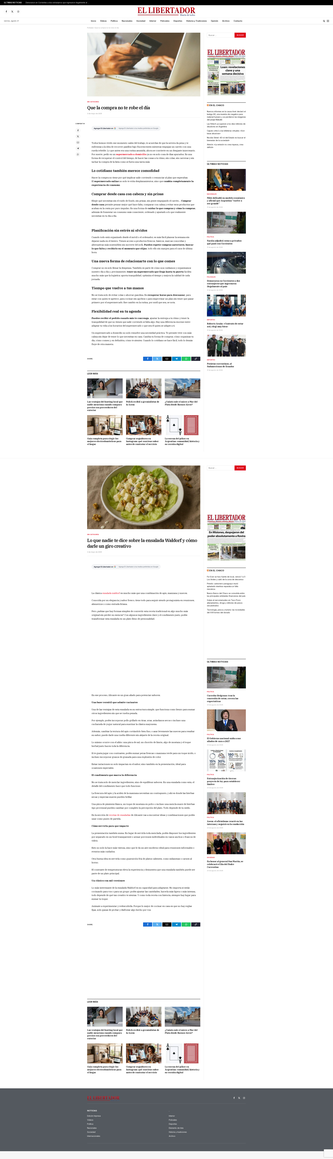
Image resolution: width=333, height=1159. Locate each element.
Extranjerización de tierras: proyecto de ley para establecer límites (223, 781)
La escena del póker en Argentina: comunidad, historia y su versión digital (182, 441)
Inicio (93, 21)
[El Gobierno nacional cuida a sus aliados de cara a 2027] (226, 720)
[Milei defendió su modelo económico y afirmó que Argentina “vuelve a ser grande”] (226, 180)
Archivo (225, 21)
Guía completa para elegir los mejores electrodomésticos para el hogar (104, 441)
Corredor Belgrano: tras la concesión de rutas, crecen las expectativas (222, 698)
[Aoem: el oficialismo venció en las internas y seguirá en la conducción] (226, 803)
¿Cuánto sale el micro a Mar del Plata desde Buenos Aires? (181, 403)
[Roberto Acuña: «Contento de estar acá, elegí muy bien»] (226, 305)
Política (114, 21)
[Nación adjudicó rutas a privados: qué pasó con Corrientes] (226, 223)
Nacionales (127, 21)
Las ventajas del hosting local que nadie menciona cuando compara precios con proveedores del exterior (105, 405)
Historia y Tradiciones (196, 21)
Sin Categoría (93, 102)
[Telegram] (77, 148)
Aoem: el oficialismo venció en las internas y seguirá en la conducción (225, 822)
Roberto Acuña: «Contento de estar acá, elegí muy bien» (49, 3)
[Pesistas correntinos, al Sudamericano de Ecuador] (226, 346)
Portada (90, 28)
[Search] (324, 21)
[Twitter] (77, 136)
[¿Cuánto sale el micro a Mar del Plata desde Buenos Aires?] (182, 388)
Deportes (178, 21)
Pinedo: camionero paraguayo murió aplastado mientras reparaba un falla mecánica (222, 586)
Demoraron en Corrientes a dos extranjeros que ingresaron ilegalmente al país (223, 284)
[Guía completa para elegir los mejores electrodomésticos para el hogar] (105, 425)
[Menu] (328, 21)
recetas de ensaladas (119, 815)
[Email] (77, 142)
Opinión (214, 21)
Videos (103, 21)
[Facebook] (77, 130)
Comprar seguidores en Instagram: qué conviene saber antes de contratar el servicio (142, 441)
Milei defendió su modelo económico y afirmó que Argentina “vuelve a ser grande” (226, 201)
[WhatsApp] (77, 154)
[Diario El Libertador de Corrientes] (166, 11)
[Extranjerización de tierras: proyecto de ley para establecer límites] (226, 760)
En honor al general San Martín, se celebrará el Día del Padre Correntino (225, 864)
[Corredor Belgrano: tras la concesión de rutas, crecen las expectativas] (226, 677)
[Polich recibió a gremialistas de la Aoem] (144, 388)
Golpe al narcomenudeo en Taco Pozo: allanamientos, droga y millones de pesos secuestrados (224, 603)
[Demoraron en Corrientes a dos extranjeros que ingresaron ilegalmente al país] (226, 263)
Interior (152, 21)
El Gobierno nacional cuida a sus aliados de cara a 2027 (224, 740)
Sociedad (140, 21)
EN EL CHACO (216, 105)
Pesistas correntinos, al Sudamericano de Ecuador (220, 365)
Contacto (238, 21)
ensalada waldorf (111, 593)
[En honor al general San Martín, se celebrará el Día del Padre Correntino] (226, 843)
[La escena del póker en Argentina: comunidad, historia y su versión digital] (182, 425)
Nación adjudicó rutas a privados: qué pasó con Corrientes (224, 242)
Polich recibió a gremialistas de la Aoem (142, 403)
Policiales (164, 21)
